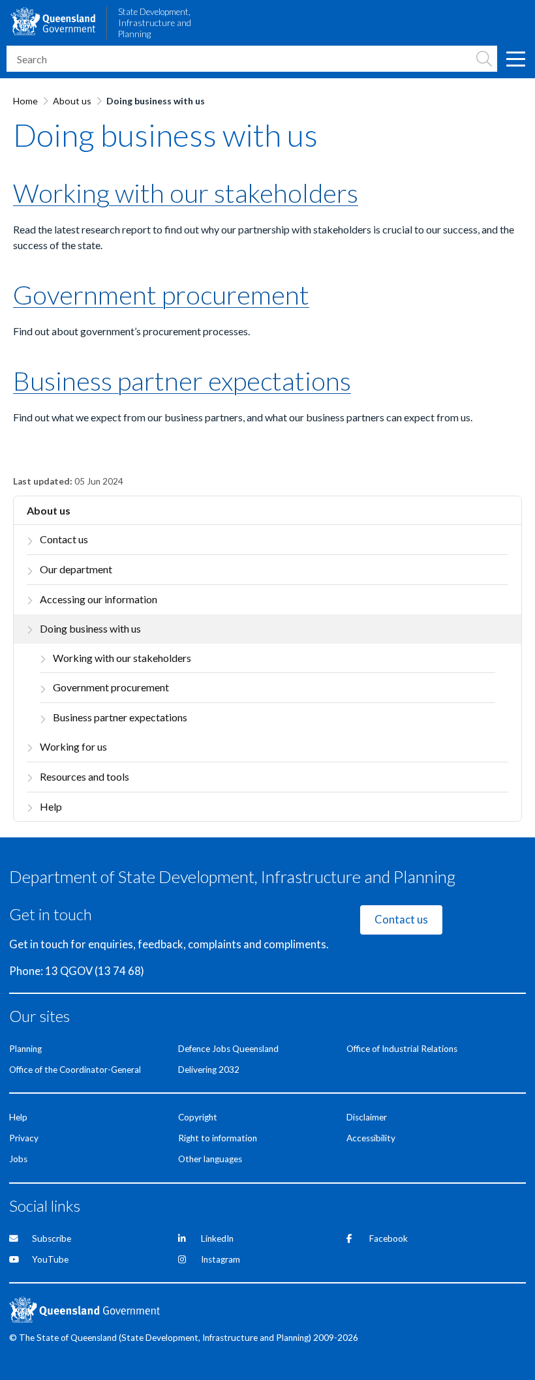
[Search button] (484, 59)
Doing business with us (90, 628)
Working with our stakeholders (122, 658)
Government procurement (111, 687)
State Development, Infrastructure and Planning (154, 23)
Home (25, 100)
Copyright (197, 1117)
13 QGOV (69, 971)
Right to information (217, 1138)
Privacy (23, 1138)
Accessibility (370, 1138)
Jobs (18, 1159)
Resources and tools (84, 776)
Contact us (64, 539)
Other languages (210, 1159)
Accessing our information (98, 599)
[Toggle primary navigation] (515, 59)
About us (72, 100)
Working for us (73, 746)
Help (51, 806)
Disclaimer (366, 1117)
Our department (76, 569)
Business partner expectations (120, 717)
